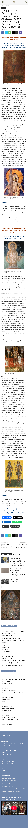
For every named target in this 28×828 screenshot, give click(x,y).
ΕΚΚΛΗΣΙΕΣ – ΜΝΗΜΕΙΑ (8, 697)
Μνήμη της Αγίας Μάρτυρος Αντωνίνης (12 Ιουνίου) (6, 546)
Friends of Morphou (7, 658)
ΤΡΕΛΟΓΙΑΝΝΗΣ (6, 651)
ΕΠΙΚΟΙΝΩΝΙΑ (4, 770)
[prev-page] (2, 587)
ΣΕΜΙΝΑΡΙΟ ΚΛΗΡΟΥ (7, 706)
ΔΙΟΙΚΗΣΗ (4, 674)
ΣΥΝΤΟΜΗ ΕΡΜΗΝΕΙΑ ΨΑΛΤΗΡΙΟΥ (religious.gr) (14, 631)
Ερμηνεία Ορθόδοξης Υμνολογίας (10, 663)
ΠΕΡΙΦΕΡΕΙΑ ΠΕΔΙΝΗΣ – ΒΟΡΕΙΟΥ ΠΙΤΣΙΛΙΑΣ (12, 743)
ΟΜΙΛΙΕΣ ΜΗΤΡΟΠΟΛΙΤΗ (8, 633)
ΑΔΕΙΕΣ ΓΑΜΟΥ (6, 686)
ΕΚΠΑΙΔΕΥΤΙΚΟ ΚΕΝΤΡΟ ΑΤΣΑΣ (10, 719)
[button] (2, 2)
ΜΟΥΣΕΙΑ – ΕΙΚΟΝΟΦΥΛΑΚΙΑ (9, 704)
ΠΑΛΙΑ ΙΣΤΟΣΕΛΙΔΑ (7, 724)
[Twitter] (6, 32)
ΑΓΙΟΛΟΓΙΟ (5, 713)
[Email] (13, 32)
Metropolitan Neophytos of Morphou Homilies (13, 660)
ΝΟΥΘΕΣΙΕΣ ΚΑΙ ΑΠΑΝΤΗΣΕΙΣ (9, 636)
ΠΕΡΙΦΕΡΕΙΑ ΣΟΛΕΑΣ (6, 745)
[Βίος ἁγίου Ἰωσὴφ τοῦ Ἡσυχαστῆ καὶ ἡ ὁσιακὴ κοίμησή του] (5, 581)
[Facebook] (2, 32)
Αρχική (2, 5)
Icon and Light (5, 649)
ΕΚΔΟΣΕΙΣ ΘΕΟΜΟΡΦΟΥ (8, 717)
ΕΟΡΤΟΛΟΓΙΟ (5, 715)
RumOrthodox (5, 647)
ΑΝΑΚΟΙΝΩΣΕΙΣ (6, 677)
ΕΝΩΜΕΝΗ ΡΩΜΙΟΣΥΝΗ (8, 654)
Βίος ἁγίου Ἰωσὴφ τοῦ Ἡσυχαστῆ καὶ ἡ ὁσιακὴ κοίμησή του (16, 581)
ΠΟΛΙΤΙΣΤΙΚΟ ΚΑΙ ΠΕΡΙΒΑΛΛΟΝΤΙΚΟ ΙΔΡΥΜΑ (13, 692)
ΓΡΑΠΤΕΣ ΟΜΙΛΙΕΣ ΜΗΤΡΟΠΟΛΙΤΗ (11, 638)
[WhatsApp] (9, 32)
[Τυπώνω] (16, 32)
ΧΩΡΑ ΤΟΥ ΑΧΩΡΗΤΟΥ (8, 656)
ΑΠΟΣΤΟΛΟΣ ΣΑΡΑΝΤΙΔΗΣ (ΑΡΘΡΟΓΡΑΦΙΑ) (13, 665)
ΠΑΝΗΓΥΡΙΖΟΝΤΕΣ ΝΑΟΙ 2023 (9, 690)
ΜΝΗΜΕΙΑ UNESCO (7, 695)
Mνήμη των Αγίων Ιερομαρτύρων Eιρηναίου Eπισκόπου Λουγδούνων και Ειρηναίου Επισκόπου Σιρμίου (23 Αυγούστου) (18, 562)
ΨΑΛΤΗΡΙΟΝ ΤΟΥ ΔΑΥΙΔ (8, 629)
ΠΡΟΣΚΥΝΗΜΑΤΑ (6, 699)
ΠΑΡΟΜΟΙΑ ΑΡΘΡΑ (7, 554)
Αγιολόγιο (8, 5)
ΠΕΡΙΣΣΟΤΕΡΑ (16, 554)
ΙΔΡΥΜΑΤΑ (5, 688)
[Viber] (20, 32)
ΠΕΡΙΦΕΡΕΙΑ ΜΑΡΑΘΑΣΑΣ (7, 748)
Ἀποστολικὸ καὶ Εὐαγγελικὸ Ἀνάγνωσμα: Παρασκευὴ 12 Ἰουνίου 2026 (21, 547)
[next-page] (5, 587)
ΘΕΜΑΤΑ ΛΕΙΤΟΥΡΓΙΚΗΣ (8, 708)
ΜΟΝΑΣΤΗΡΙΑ (5, 701)
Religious (4, 645)
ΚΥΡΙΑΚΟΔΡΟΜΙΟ (6, 710)
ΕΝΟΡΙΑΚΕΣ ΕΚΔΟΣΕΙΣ (8, 683)
